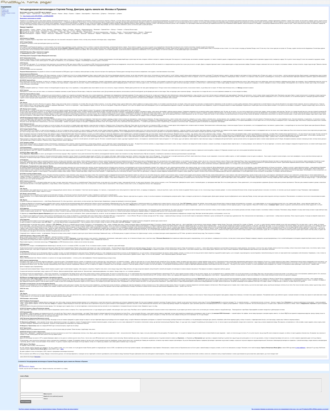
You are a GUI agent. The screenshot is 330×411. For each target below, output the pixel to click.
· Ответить (32, 366)
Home (3, 8)
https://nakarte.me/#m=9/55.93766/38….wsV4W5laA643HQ (38, 16)
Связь (3, 15)
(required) (48, 394)
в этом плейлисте (300, 347)
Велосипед (37, 356)
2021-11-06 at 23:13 (24, 366)
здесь (62, 349)
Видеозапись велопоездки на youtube (30, 18)
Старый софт (5, 10)
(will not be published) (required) (53, 396)
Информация (5, 11)
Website (46, 398)
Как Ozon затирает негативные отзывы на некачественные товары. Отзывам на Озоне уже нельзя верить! (48, 409)
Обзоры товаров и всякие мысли (8, 13)
